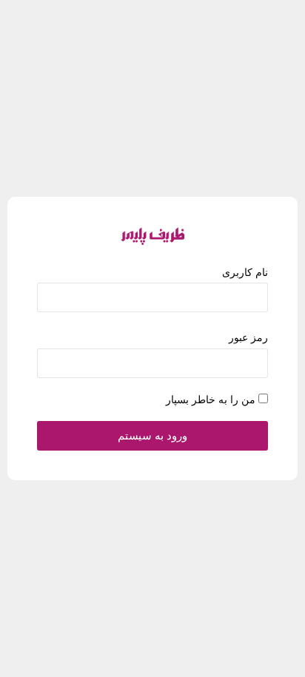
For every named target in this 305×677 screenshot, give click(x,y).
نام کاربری (245, 272)
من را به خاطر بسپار (210, 399)
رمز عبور (248, 337)
